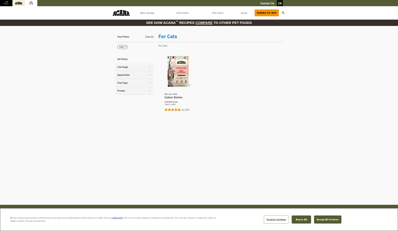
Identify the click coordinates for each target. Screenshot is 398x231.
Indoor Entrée (173, 97)
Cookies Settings (276, 219)
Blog (244, 12)
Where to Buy (267, 13)
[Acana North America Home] (121, 13)
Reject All (301, 219)
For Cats (162, 45)
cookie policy (117, 217)
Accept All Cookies (328, 219)
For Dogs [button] (182, 12)
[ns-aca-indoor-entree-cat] (178, 71)
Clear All (149, 36)
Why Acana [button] (147, 12)
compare (204, 23)
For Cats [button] (218, 12)
